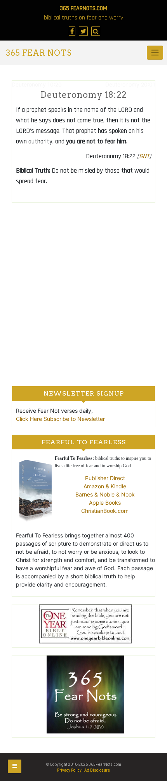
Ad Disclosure (97, 770)
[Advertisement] (83, 294)
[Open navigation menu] (14, 766)
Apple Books (105, 502)
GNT (144, 156)
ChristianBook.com (105, 510)
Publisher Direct (105, 478)
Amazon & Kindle (105, 486)
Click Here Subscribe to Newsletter (60, 418)
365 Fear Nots (38, 53)
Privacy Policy (69, 770)
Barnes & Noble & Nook (105, 494)
